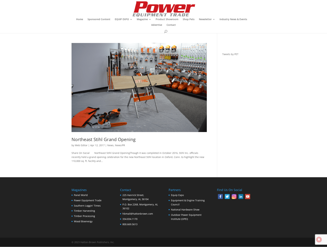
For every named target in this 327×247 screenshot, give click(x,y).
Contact (171, 25)
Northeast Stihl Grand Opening (104, 139)
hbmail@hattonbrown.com (137, 213)
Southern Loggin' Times (87, 205)
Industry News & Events (233, 19)
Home (79, 19)
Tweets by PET (230, 54)
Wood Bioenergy (83, 221)
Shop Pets (188, 19)
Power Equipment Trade (88, 200)
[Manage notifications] (319, 239)
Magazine (142, 19)
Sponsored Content (99, 19)
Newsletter (205, 19)
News (110, 145)
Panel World (81, 195)
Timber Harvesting (84, 210)
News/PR (120, 145)
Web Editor (81, 145)
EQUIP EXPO (122, 19)
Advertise (156, 25)
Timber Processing (84, 216)
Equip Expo (177, 195)
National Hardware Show (185, 209)
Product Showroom (167, 19)
